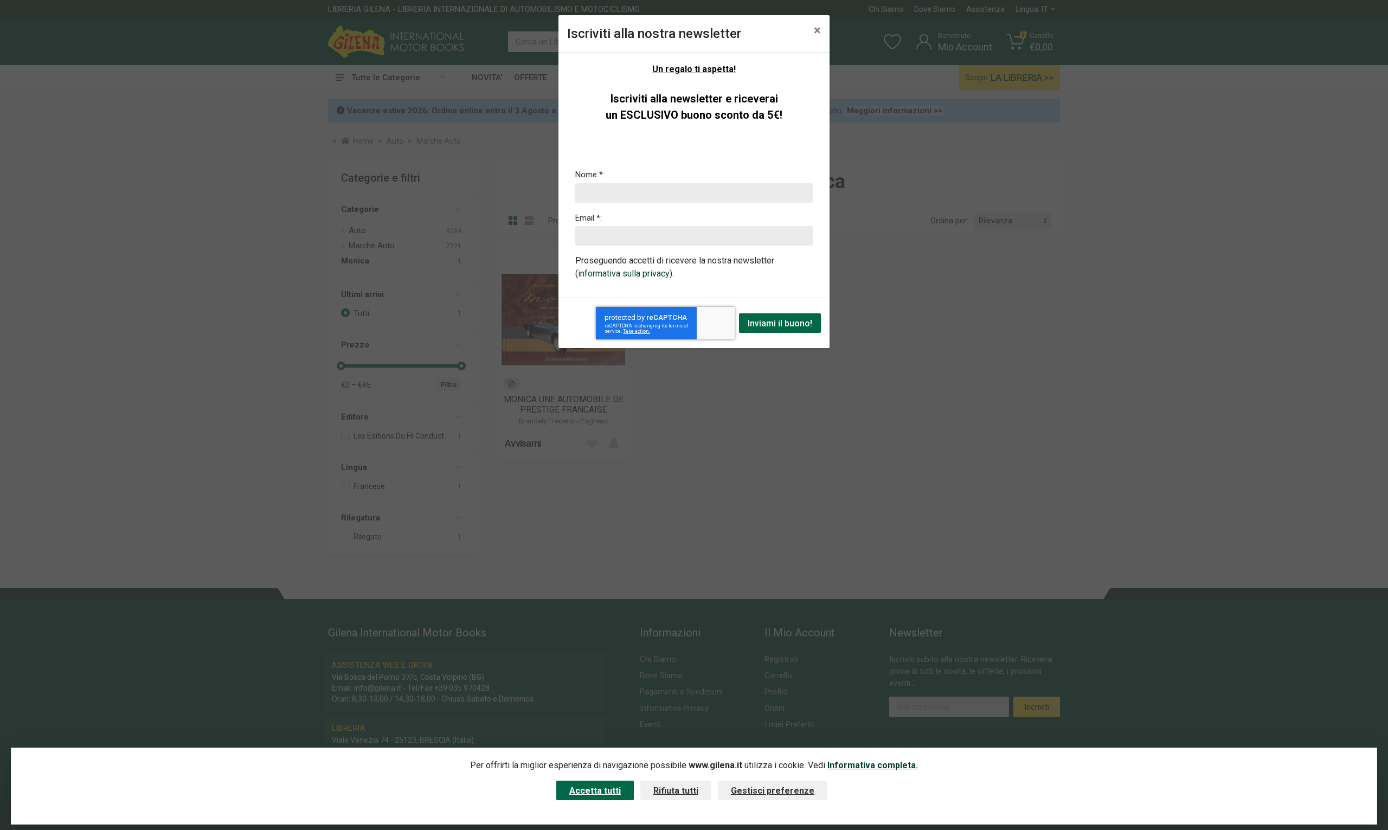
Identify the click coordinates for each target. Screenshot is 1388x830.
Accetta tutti (595, 791)
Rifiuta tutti (675, 791)
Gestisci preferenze (772, 791)
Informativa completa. (872, 765)
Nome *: (590, 174)
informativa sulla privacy (624, 273)
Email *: (588, 218)
